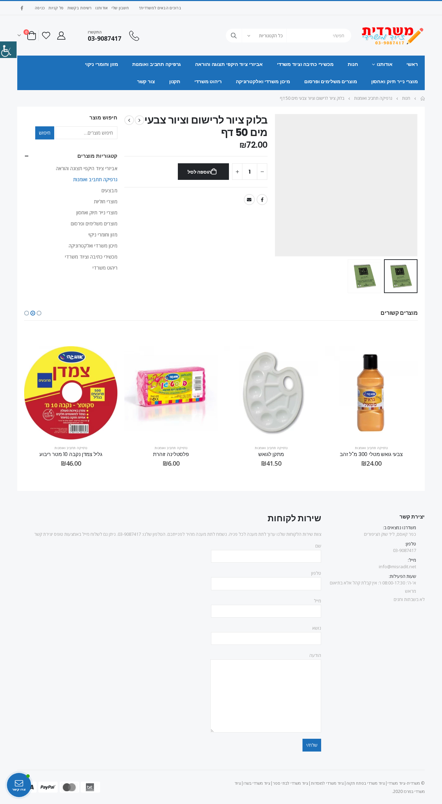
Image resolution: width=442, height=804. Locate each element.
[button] (39, 313)
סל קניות (56, 7)
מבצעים (109, 190)
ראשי (412, 64)
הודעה (315, 655)
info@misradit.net (397, 566)
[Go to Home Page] (422, 98)
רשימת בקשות (79, 7)
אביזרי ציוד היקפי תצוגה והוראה (228, 64)
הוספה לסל (199, 171)
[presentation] (409, 185)
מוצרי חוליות (105, 201)
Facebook (262, 199)
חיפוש (44, 132)
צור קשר (146, 81)
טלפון (316, 573)
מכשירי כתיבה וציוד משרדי (305, 64)
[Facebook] (21, 7)
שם (318, 546)
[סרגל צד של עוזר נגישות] (8, 49)
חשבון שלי (120, 7)
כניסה (40, 7)
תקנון (174, 81)
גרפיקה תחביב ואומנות (156, 64)
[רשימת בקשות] (46, 35)
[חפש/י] (234, 35)
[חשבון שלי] (61, 35)
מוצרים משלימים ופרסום (330, 81)
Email (249, 199)
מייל (317, 601)
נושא (316, 628)
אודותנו (101, 7)
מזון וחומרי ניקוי (101, 64)
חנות (353, 64)
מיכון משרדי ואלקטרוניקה (263, 81)
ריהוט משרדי (208, 81)
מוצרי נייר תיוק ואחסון (394, 81)
